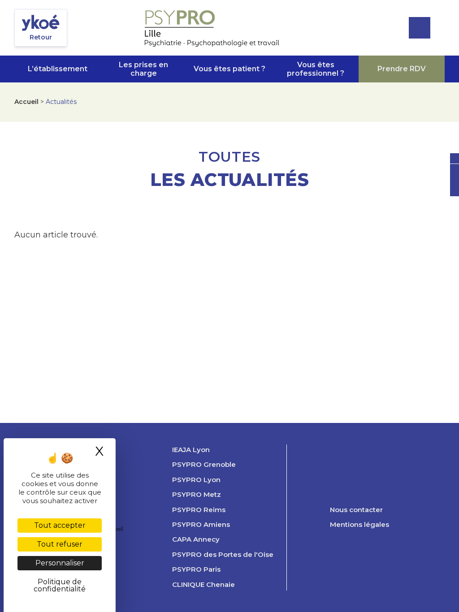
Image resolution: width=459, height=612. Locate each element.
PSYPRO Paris (196, 569)
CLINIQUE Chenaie (203, 585)
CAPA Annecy (196, 539)
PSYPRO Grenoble (204, 465)
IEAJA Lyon (191, 450)
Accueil (26, 102)
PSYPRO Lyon (196, 480)
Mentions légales (359, 525)
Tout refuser (59, 544)
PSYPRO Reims (198, 510)
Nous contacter (356, 510)
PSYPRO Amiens (201, 525)
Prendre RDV (401, 69)
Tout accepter (60, 525)
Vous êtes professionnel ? (315, 69)
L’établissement (57, 69)
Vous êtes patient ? (229, 69)
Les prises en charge (143, 69)
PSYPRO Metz (196, 495)
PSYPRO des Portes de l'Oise (222, 555)
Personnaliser (59, 563)
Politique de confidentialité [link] (60, 585)
